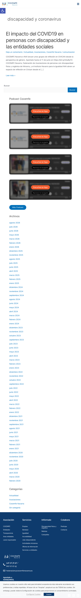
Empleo (25, 526)
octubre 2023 (15, 336)
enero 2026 (14, 247)
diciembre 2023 (16, 328)
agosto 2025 (14, 259)
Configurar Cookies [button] (33, 594)
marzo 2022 (14, 404)
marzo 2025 (14, 275)
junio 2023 (13, 348)
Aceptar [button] (48, 594)
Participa (64, 526)
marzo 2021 (14, 440)
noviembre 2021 (16, 420)
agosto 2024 (14, 299)
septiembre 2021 (16, 424)
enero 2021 (14, 448)
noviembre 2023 (16, 332)
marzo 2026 (14, 239)
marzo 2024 (14, 315)
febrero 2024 (14, 319)
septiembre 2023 (16, 340)
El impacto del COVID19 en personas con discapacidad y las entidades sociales (37, 40)
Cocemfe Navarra (54, 52)
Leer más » (10, 75)
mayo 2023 (14, 352)
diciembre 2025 (16, 251)
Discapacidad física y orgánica (49, 527)
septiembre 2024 (16, 295)
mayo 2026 (14, 235)
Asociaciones (39, 52)
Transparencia (8, 533)
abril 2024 (13, 311)
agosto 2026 (14, 223)
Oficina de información (30, 547)
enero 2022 (14, 412)
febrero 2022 (14, 408)
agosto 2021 (14, 428)
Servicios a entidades (29, 550)
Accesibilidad (27, 536)
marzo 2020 (14, 477)
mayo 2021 (14, 436)
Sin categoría (14, 508)
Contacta (64, 530)
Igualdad (25, 533)
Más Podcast (17, 207)
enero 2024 (14, 324)
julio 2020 (13, 461)
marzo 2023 (14, 360)
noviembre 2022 (16, 376)
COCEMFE (6, 526)
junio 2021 (13, 432)
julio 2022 (13, 388)
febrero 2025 (14, 279)
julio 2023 (13, 344)
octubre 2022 (15, 380)
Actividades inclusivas (30, 543)
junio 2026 (13, 231)
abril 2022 (13, 400)
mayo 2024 (14, 307)
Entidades (6, 530)
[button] (2, 10)
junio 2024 (13, 303)
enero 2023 (14, 368)
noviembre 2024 (16, 291)
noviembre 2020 (16, 457)
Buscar (7, 86)
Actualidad (28, 52)
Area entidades (8, 536)
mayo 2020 (14, 469)
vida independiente (29, 540)
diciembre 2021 (15, 416)
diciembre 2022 (16, 372)
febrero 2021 (14, 444)
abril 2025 (13, 271)
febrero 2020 (14, 481)
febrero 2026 (14, 243)
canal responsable (9, 540)
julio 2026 (13, 227)
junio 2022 (13, 392)
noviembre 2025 (16, 255)
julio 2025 (13, 263)
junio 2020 (13, 465)
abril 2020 (13, 473)
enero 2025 (14, 283)
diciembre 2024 (16, 287)
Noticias (44, 531)
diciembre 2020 (16, 453)
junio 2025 (13, 267)
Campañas (45, 534)
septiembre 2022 (16, 384)
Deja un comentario (14, 52)
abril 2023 (13, 356)
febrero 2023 (14, 364)
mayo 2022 (14, 396)
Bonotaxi (25, 530)
